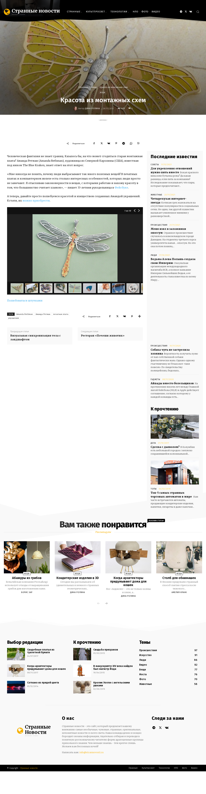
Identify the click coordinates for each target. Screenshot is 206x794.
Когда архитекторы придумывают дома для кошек (128, 581)
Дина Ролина (92, 108)
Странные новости (28, 768)
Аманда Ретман (43, 314)
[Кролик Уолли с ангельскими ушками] (82, 687)
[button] (197, 11)
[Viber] (138, 143)
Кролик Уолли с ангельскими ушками (111, 684)
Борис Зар (27, 592)
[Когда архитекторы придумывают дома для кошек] (128, 557)
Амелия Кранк (179, 592)
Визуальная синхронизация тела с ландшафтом (35, 337)
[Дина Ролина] (75, 108)
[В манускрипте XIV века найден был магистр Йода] (82, 670)
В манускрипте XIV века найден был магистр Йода (113, 667)
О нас (68, 718)
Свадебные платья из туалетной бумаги (40, 651)
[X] (186, 11)
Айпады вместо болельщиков (172, 383)
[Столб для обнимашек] (179, 557)
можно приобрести (36, 200)
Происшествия (159, 225)
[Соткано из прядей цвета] (16, 687)
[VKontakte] (190, 11)
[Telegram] (181, 11)
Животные (156, 195)
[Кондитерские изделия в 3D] (78, 557)
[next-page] (106, 603)
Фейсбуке (121, 187)
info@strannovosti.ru (91, 752)
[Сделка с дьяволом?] (175, 427)
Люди (154, 255)
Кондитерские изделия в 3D (77, 578)
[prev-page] (98, 603)
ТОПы (154, 489)
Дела (153, 443)
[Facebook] (94, 143)
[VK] (109, 143)
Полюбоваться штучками (24, 300)
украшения (13, 318)
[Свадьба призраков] (82, 654)
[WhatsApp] (131, 143)
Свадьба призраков (105, 649)
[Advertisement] (103, 129)
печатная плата (60, 314)
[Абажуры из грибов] (27, 557)
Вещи (94, 87)
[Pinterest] (116, 143)
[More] (139, 316)
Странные (83, 87)
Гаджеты (155, 379)
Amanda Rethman (24, 314)
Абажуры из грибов (27, 578)
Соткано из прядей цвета (43, 682)
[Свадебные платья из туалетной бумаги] (16, 654)
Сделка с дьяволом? (165, 447)
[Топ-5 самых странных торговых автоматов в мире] (175, 472)
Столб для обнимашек (179, 578)
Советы (155, 165)
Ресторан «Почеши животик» (102, 335)
